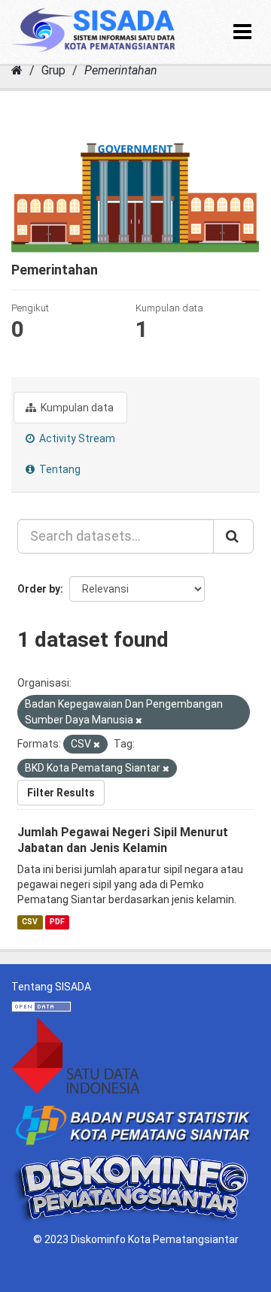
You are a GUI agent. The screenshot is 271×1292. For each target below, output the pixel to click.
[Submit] (233, 536)
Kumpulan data (76, 408)
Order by (38, 589)
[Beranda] (17, 70)
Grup (53, 70)
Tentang (59, 469)
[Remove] (139, 721)
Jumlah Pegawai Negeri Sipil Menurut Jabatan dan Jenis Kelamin (122, 840)
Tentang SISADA (51, 987)
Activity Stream (76, 438)
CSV (30, 922)
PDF (57, 922)
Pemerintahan (120, 70)
